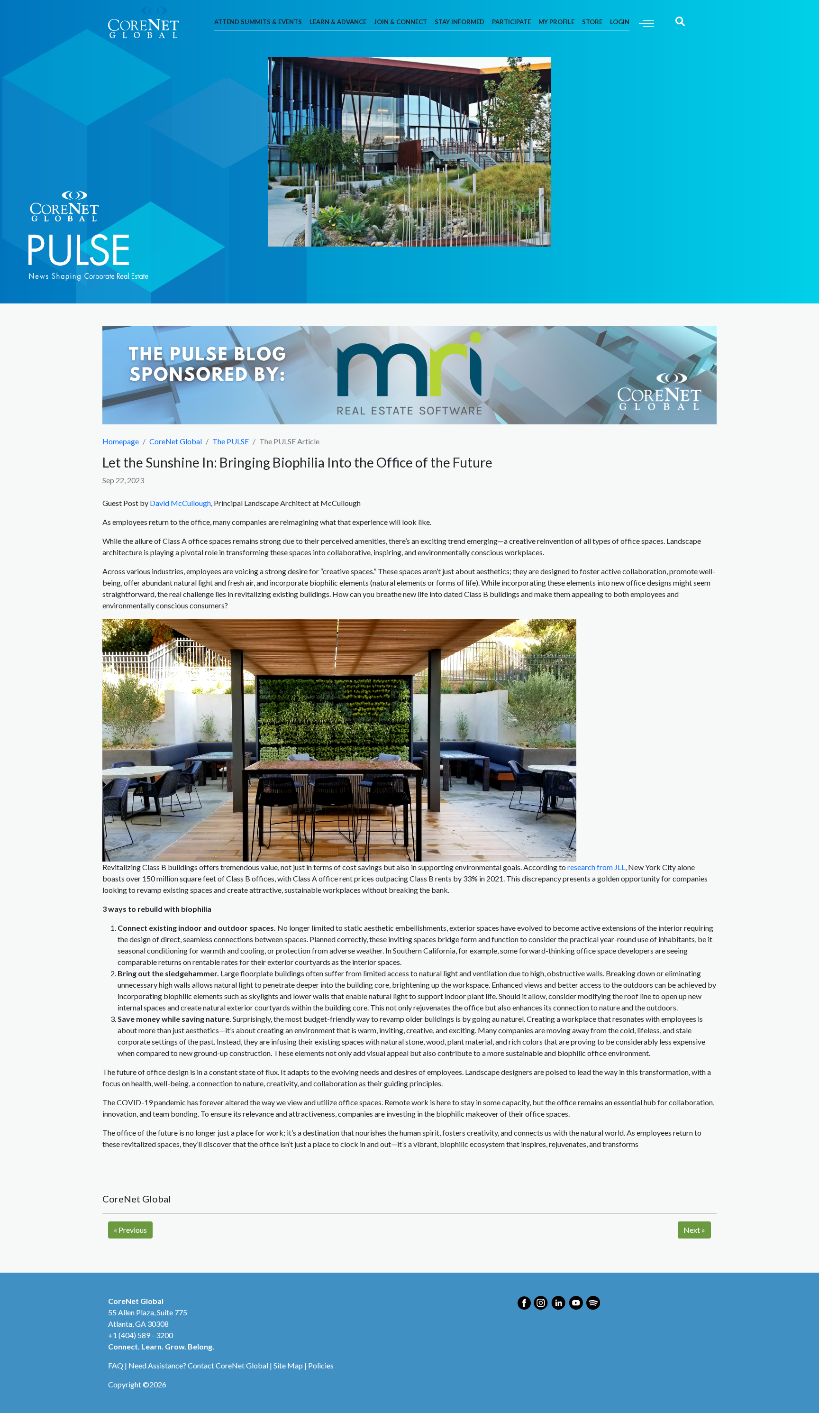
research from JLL (596, 867)
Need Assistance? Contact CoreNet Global (198, 1365)
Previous (130, 1229)
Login (619, 22)
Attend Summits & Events (258, 22)
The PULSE (230, 441)
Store (592, 22)
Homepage (120, 441)
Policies (321, 1365)
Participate (511, 22)
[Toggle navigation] (646, 22)
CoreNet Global (175, 441)
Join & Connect (400, 22)
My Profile (556, 22)
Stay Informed (459, 22)
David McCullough (180, 502)
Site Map (288, 1365)
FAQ (115, 1365)
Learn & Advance (337, 22)
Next (694, 1229)
